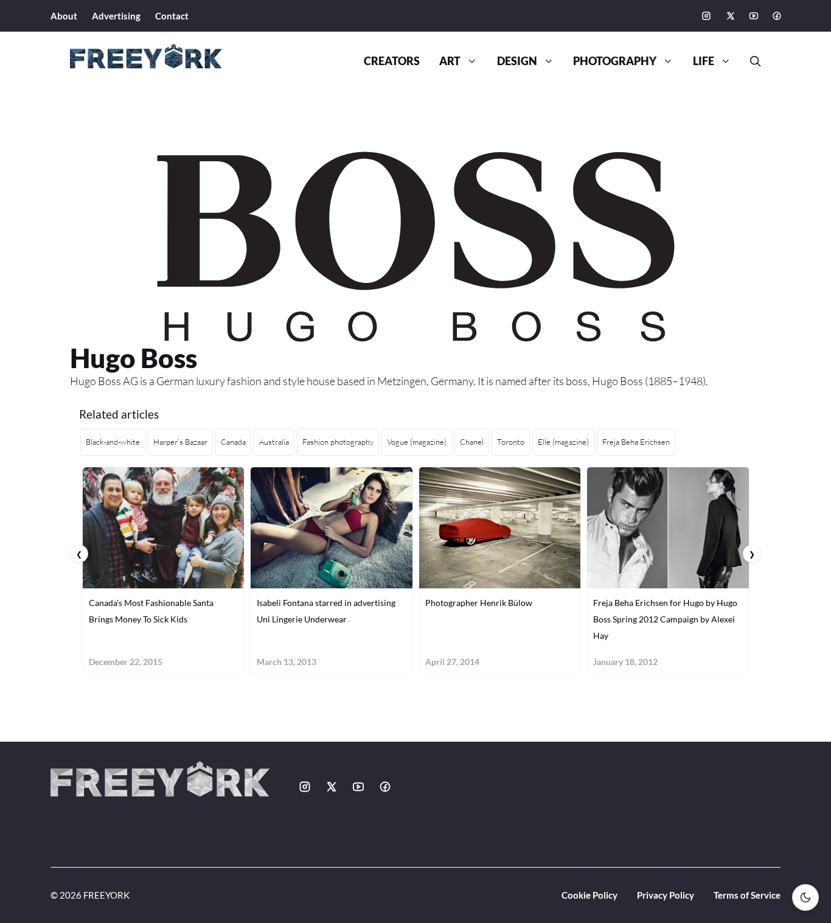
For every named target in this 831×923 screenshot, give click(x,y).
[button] (750, 61)
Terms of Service (747, 895)
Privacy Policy (665, 895)
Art (450, 61)
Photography (614, 61)
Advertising (116, 15)
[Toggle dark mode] (805, 897)
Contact (172, 15)
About (63, 15)
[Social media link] (706, 16)
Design (517, 61)
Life (703, 61)
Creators (392, 61)
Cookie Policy (589, 895)
